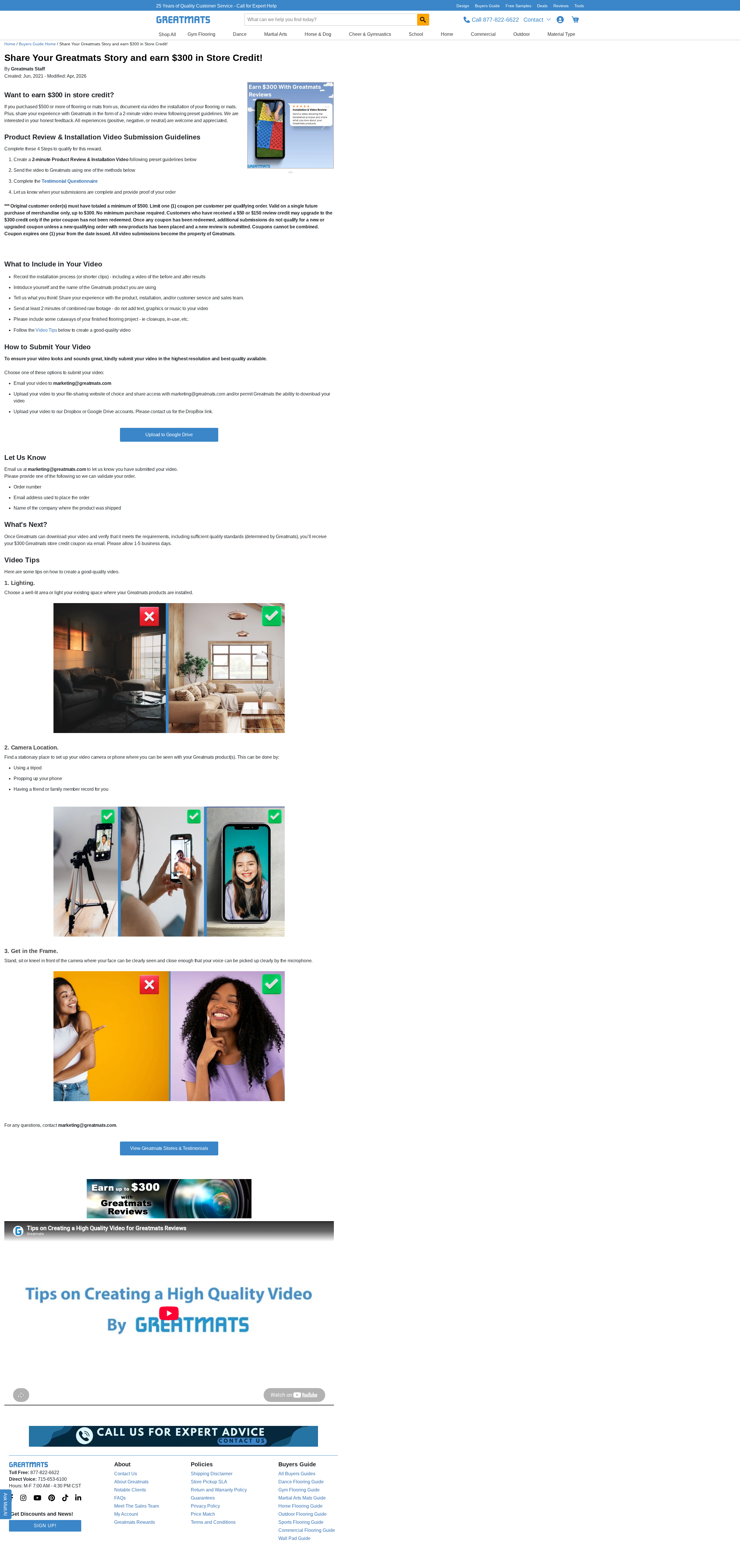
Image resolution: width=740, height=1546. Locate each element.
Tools (579, 5)
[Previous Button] (257, 125)
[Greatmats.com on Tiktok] (65, 1498)
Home (447, 34)
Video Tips (46, 330)
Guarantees (203, 1497)
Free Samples (518, 5)
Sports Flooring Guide (300, 1522)
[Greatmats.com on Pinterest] (51, 1498)
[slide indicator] (290, 172)
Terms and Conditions (213, 1522)
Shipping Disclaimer (211, 1473)
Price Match (203, 1514)
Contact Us (125, 1473)
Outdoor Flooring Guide (302, 1514)
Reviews (561, 5)
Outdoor (521, 34)
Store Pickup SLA (209, 1481)
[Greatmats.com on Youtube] (37, 1498)
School (416, 34)
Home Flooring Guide (300, 1506)
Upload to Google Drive (169, 434)
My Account (126, 1514)
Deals (542, 5)
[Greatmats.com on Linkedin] (78, 1498)
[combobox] (337, 20)
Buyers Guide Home (38, 44)
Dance (240, 34)
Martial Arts (275, 34)
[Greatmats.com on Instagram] (23, 1498)
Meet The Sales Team (136, 1506)
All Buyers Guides (296, 1473)
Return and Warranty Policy (219, 1489)
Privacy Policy (205, 1506)
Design (462, 5)
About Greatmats (131, 1481)
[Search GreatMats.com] (423, 19)
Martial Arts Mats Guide (302, 1497)
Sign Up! (45, 1525)
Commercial (483, 34)
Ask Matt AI (5, 1504)
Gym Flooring (201, 34)
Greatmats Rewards (134, 1522)
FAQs (120, 1497)
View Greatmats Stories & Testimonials (169, 1148)
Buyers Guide (487, 5)
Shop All (167, 34)
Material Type (561, 34)
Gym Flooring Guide (299, 1489)
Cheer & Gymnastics (370, 34)
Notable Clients (130, 1489)
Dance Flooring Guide (301, 1481)
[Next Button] (323, 125)
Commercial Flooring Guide (306, 1530)
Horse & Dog (318, 34)
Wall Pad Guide (294, 1538)
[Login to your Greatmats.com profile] (560, 19)
